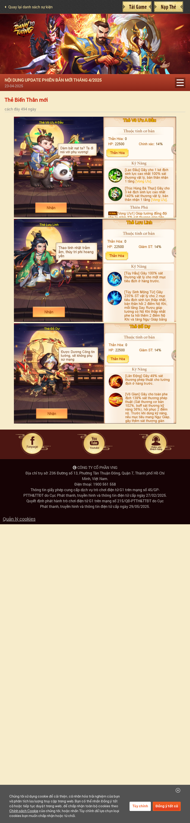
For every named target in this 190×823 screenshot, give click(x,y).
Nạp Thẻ (168, 6)
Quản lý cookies (19, 519)
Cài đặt (137, 6)
